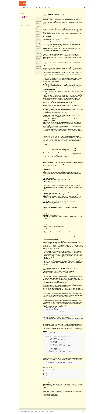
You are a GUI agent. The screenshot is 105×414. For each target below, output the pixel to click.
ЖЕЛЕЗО (21, 7)
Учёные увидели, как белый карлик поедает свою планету (38, 63)
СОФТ (24, 7)
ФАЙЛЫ (23, 24)
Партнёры (35, 411)
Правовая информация (41, 411)
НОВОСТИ (23, 13)
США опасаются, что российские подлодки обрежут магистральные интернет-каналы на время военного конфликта (38, 68)
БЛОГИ (24, 17)
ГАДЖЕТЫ (45, 7)
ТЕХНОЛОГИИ (40, 7)
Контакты (47, 411)
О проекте (22, 411)
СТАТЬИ (23, 15)
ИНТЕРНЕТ (35, 7)
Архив (29, 411)
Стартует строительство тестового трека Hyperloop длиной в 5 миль (38, 27)
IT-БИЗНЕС (31, 7)
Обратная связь (51, 411)
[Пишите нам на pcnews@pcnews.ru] (83, 411)
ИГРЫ (27, 7)
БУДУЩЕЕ (50, 7)
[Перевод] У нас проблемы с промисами (38, 31)
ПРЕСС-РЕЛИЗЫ (25, 25)
